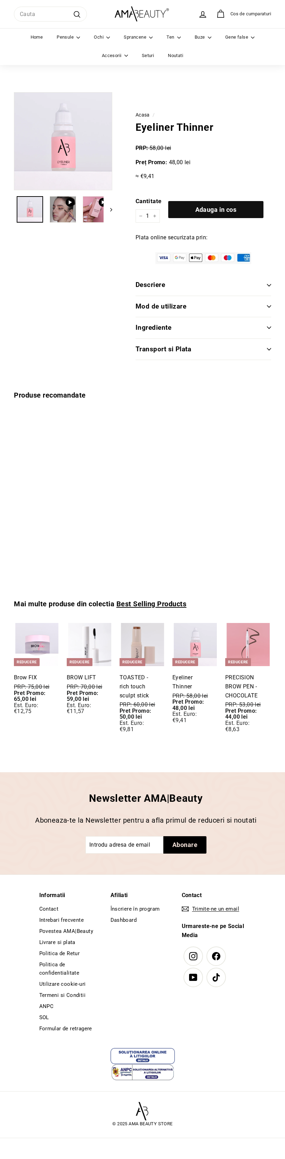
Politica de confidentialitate (59, 968)
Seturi (148, 55)
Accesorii (112, 55)
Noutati (175, 55)
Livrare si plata (57, 942)
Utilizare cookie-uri (62, 984)
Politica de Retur (59, 953)
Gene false (237, 37)
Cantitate (149, 201)
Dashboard (124, 920)
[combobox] (50, 14)
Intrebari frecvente (61, 920)
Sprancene (135, 37)
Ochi (99, 37)
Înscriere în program (135, 909)
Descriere (150, 285)
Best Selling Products (151, 604)
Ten (171, 37)
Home (37, 37)
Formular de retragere (65, 1028)
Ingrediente (153, 327)
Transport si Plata (164, 349)
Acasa (143, 115)
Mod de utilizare (161, 306)
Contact (49, 909)
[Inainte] (108, 209)
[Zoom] (63, 141)
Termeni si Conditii (62, 995)
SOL (44, 1017)
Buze (200, 37)
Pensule (66, 37)
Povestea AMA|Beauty (66, 931)
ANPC (46, 1006)
